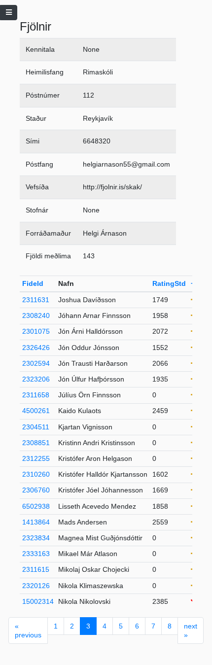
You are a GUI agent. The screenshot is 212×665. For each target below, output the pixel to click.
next (190, 630)
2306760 (36, 490)
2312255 (36, 458)
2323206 (36, 379)
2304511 (35, 427)
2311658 (35, 395)
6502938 (36, 506)
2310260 (36, 474)
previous (28, 630)
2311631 (35, 300)
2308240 (36, 315)
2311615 (35, 569)
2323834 (36, 538)
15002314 (38, 601)
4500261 (36, 411)
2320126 (36, 586)
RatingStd (169, 283)
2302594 (36, 363)
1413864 (36, 522)
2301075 (36, 331)
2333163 (36, 554)
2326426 (36, 347)
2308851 (36, 443)
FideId (32, 283)
